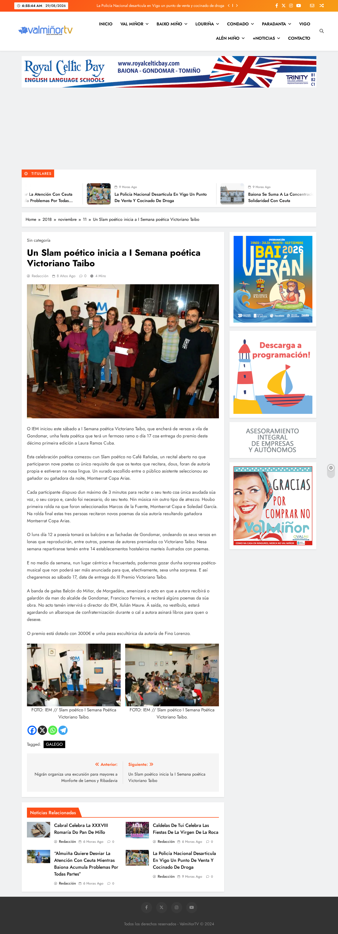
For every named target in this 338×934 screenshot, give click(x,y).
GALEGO (54, 744)
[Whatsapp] (52, 730)
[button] (74, 682)
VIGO (304, 24)
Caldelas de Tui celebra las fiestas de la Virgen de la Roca (185, 829)
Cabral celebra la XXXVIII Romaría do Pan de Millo (81, 829)
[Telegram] (63, 730)
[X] (42, 730)
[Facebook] (32, 730)
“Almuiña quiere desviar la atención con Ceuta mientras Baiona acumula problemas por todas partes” (86, 863)
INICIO (105, 24)
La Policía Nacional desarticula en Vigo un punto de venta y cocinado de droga (160, 5)
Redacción (40, 275)
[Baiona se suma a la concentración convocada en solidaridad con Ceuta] (189, 193)
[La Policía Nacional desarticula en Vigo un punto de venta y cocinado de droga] (55, 193)
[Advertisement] (169, 130)
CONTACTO (299, 38)
